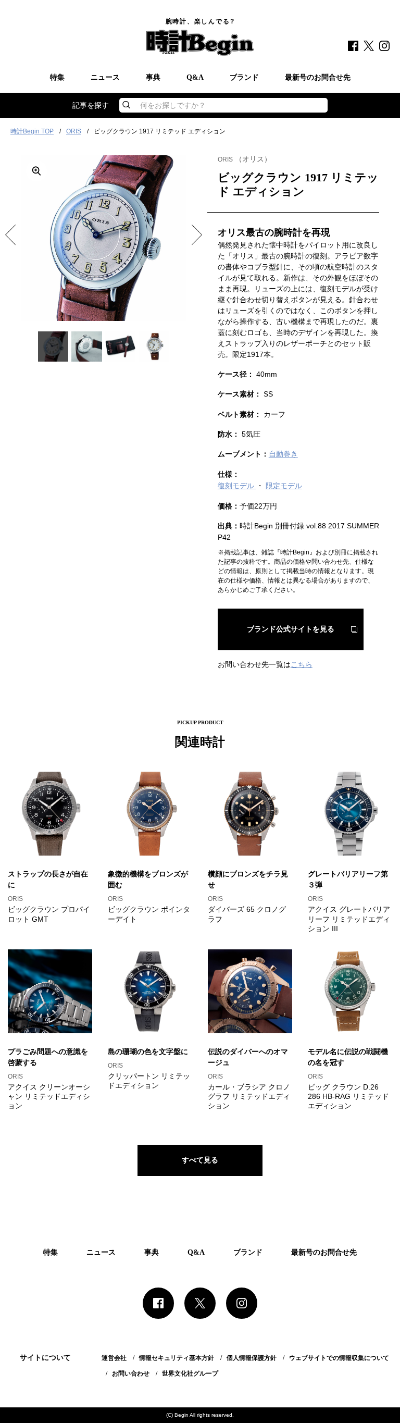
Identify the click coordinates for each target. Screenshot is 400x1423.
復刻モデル (237, 485)
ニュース (105, 77)
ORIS (73, 131)
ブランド (244, 77)
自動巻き (283, 454)
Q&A (195, 77)
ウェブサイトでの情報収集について (339, 1358)
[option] (103, 238)
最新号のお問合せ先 (318, 77)
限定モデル (284, 485)
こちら (301, 664)
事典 (153, 77)
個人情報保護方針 (252, 1358)
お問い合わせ (130, 1373)
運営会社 (114, 1358)
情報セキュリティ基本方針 (176, 1358)
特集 (57, 77)
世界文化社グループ (190, 1373)
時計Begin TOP (32, 131)
